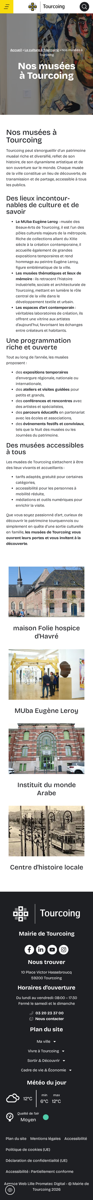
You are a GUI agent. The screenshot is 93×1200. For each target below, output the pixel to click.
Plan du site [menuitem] (16, 1138)
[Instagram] (63, 949)
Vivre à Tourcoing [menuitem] (43, 1051)
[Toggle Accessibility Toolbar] (10, 1190)
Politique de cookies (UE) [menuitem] (28, 1149)
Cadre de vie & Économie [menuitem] (43, 1070)
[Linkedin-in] (41, 949)
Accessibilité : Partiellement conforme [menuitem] (39, 1171)
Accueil (16, 50)
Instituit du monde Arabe (46, 789)
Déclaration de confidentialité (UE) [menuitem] (36, 1160)
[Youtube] (52, 949)
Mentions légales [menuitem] (45, 1138)
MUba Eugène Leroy (46, 711)
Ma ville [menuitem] (43, 1041)
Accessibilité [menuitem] (75, 1138)
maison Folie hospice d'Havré (46, 632)
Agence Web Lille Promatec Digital (34, 1183)
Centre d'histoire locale (46, 867)
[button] (84, 7)
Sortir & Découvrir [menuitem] (43, 1060)
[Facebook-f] (29, 949)
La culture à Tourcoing (42, 50)
